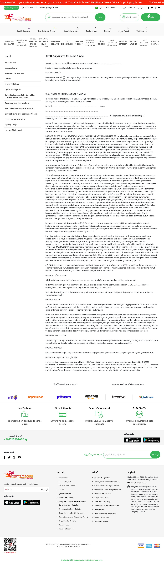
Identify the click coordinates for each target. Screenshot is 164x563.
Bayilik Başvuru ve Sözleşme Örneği (21, 114)
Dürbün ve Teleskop (102, 502)
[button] (129, 17)
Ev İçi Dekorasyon (101, 498)
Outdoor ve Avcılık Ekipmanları (106, 506)
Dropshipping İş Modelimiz (17, 103)
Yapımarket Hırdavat (102, 494)
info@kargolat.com (139, 483)
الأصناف (95, 472)
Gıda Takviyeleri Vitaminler (105, 513)
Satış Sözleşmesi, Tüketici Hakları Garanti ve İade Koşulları (20, 96)
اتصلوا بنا (131, 472)
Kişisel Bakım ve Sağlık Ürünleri (106, 486)
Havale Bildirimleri (13, 130)
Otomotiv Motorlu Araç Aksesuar (107, 490)
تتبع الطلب (122, 7)
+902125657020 (14, 439)
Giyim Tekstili (99, 509)
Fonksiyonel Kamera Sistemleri (107, 482)
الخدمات (60, 472)
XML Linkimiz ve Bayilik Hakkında (19, 108)
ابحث (100, 17)
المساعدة (131, 7)
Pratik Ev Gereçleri (101, 517)
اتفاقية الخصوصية (11, 68)
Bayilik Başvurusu (11, 7)
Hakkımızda (10, 62)
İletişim (8, 79)
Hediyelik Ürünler (101, 521)
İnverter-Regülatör (102, 478)
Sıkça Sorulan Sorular (15, 119)
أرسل (157, 454)
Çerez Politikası (12, 84)
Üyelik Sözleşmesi (13, 89)
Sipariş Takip (11, 124)
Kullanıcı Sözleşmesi (14, 73)
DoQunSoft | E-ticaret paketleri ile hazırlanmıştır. (82, 560)
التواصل (141, 7)
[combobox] (7, 489)
